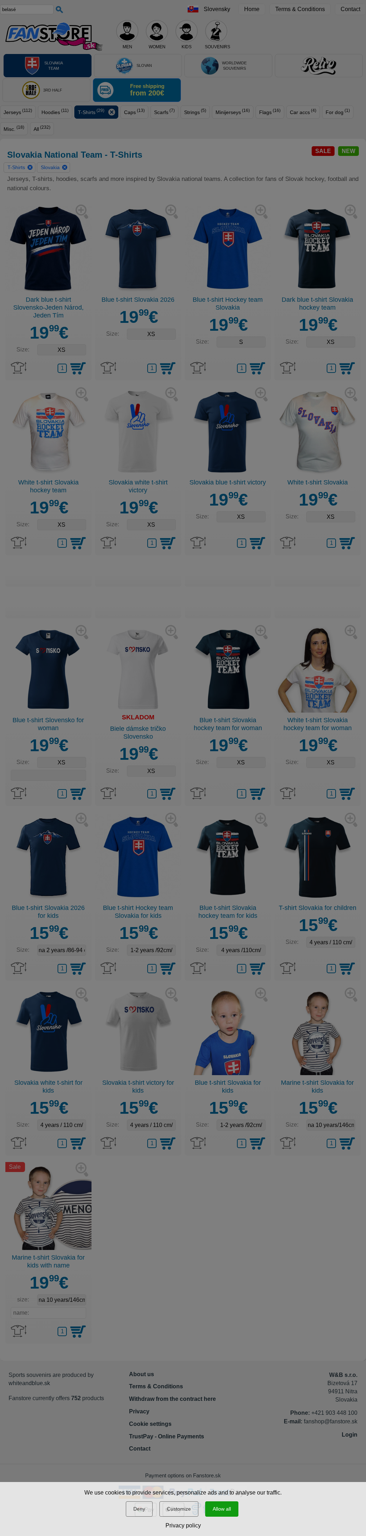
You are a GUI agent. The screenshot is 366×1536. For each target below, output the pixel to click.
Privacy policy (183, 1525)
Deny (139, 1509)
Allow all (222, 1509)
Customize (179, 1509)
